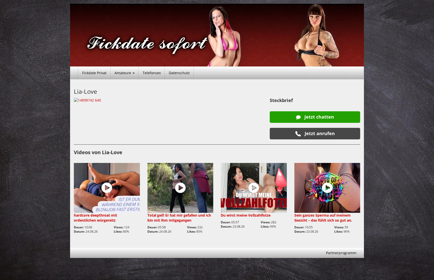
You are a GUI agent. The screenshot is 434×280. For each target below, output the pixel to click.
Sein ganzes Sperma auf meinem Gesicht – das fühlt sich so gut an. (323, 218)
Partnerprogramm (341, 252)
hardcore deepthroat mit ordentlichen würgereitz (95, 218)
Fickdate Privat (94, 72)
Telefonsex (152, 72)
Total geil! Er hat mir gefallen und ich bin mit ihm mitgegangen (179, 218)
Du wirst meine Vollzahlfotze (245, 215)
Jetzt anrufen (319, 133)
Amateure (123, 72)
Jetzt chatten (318, 117)
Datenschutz (179, 72)
